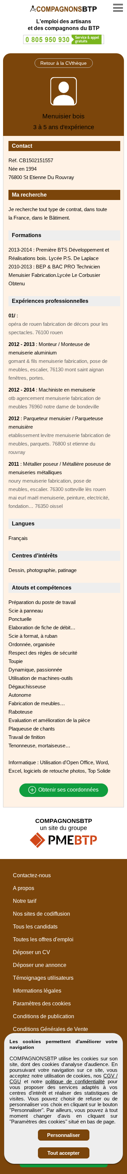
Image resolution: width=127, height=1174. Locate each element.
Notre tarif (24, 901)
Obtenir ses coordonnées (68, 790)
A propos (23, 888)
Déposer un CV (31, 952)
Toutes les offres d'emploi (43, 939)
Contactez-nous (32, 875)
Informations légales (37, 991)
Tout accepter (63, 1153)
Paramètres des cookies (42, 1003)
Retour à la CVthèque (63, 63)
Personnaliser (63, 1135)
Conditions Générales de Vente (50, 1029)
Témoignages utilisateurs (43, 978)
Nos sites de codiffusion (41, 914)
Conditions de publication (43, 1016)
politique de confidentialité (75, 1081)
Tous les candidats (35, 926)
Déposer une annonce (39, 965)
